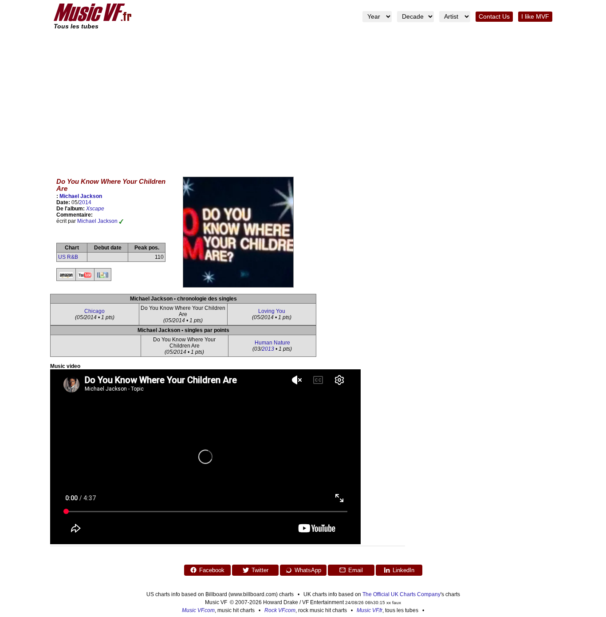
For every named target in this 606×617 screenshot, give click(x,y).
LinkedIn (403, 570)
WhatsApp (308, 570)
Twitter (260, 570)
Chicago (94, 311)
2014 (85, 202)
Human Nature (272, 343)
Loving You (271, 311)
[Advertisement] (303, 98)
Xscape (95, 209)
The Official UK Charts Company (401, 594)
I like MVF (535, 16)
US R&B (68, 257)
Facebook (211, 570)
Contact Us (494, 16)
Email (355, 570)
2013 (268, 349)
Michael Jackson (80, 196)
